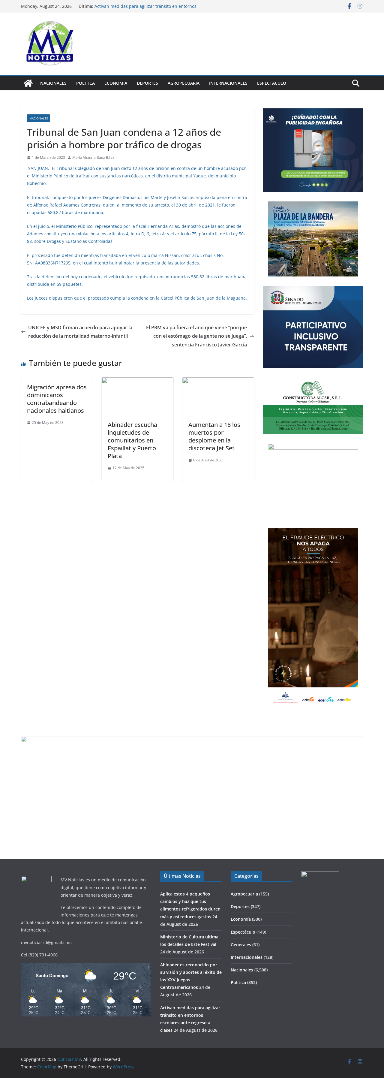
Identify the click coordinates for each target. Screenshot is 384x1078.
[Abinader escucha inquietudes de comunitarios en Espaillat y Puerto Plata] (137, 381)
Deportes (147, 83)
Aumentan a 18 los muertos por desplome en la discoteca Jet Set (214, 436)
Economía (115, 83)
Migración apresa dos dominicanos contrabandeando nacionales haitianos (57, 399)
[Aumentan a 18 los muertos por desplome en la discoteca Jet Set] (218, 381)
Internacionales (228, 83)
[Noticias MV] (28, 83)
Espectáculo (271, 83)
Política (85, 83)
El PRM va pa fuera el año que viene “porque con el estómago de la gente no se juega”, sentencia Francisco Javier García (196, 336)
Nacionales (53, 83)
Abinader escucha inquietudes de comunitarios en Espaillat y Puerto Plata (132, 440)
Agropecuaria (184, 83)
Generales (241, 944)
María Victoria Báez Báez (93, 157)
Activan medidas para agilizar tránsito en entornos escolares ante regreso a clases (145, 9)
